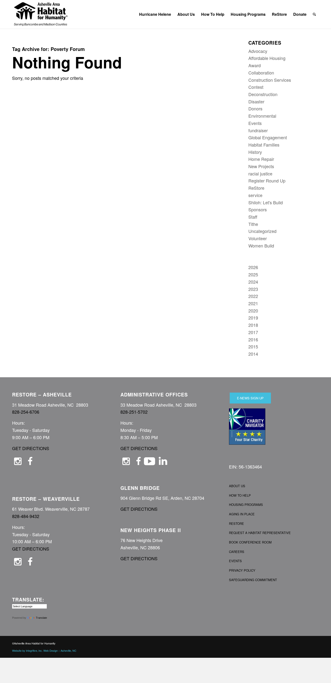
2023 (253, 289)
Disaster (256, 101)
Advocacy (257, 51)
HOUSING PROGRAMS (246, 504)
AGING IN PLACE (242, 514)
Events (255, 123)
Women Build (261, 245)
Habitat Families (263, 144)
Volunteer (257, 238)
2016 (253, 339)
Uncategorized (262, 231)
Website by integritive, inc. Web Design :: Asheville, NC (44, 650)
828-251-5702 (134, 412)
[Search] (314, 14)
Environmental (262, 116)
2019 (253, 317)
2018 (253, 325)
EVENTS (235, 561)
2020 (253, 310)
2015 (253, 346)
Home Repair (261, 159)
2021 (253, 303)
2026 (253, 267)
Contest (255, 87)
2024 (253, 282)
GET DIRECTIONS (30, 448)
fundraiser (258, 130)
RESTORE (236, 523)
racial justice (260, 173)
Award (254, 65)
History (255, 152)
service (255, 195)
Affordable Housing (266, 58)
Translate (41, 617)
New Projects (261, 166)
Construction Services (269, 80)
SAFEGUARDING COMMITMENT (253, 579)
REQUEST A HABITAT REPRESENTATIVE (260, 532)
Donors (255, 108)
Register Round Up (266, 180)
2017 (253, 332)
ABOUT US (237, 486)
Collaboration (261, 72)
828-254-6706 (25, 412)
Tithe (253, 224)
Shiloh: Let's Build (265, 202)
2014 (253, 354)
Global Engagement (267, 137)
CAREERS (236, 551)
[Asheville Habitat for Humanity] (40, 14)
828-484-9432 (25, 516)
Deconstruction (262, 94)
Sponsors (257, 209)
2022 (253, 296)
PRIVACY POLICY (242, 570)
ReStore (256, 188)
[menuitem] (155, 14)
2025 (253, 274)
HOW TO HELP (240, 495)
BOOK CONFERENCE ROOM (250, 542)
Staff (252, 217)
